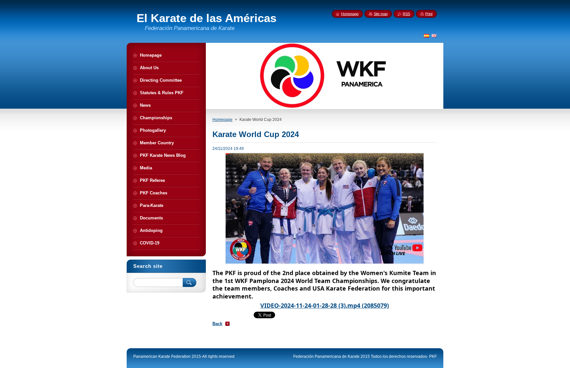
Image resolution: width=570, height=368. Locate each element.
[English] (434, 35)
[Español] (426, 35)
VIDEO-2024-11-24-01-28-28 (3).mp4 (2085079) (324, 305)
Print (428, 14)
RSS (406, 14)
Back (217, 323)
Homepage (222, 120)
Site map (381, 14)
